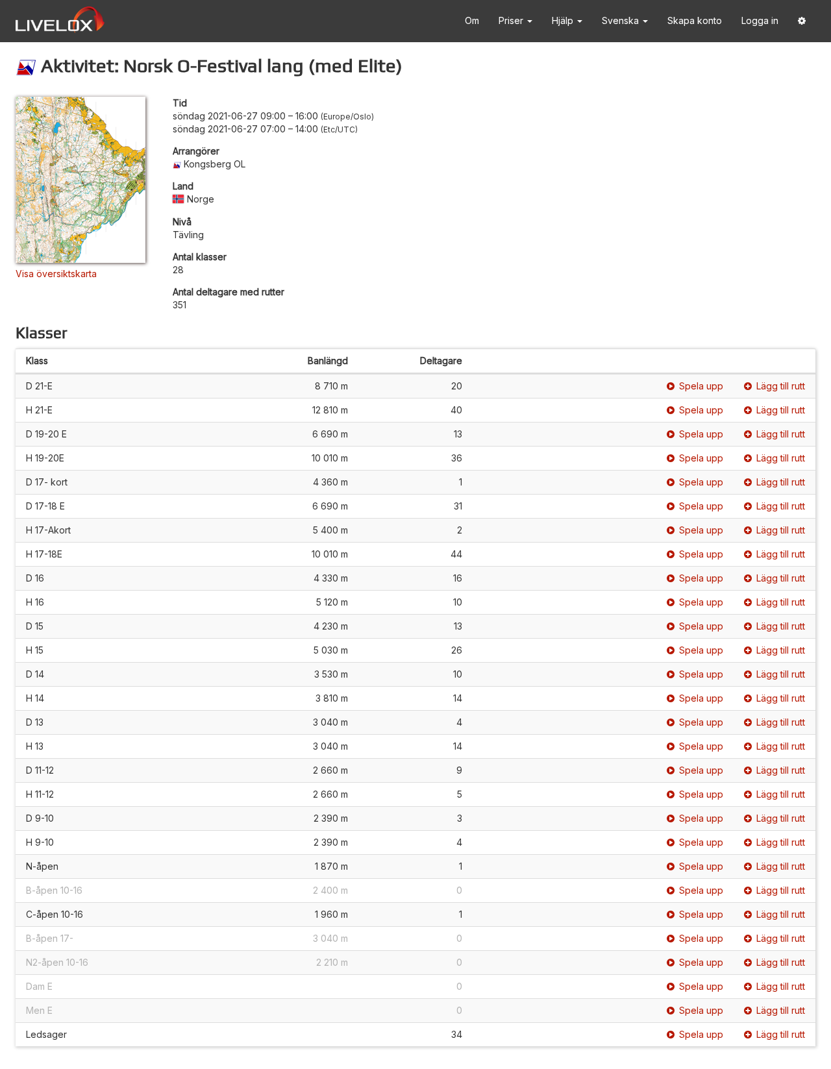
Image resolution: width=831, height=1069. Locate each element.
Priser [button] (512, 20)
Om (472, 20)
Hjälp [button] (564, 20)
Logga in (759, 20)
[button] (801, 21)
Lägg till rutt (780, 385)
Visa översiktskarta (56, 273)
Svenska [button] (621, 20)
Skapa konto (694, 20)
